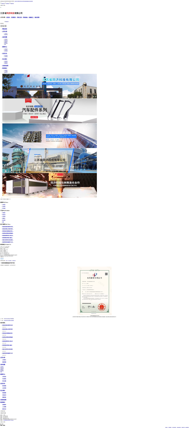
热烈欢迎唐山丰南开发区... (7, 228)
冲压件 (16, 1)
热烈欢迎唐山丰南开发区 (7, 329)
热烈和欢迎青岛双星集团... (7, 233)
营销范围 (5, 34)
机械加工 (28, 1)
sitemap (12, 420)
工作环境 (5, 56)
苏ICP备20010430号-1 (7, 420)
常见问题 (3, 208)
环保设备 (24, 1)
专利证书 (5, 62)
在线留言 (5, 70)
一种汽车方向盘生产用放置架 (9, 318)
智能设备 (5, 63)
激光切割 (31, 1)
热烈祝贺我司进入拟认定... (7, 235)
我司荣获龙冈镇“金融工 (7, 345)
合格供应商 (5, 65)
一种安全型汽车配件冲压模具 (9, 320)
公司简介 (5, 33)
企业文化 (4, 53)
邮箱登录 (12, 3)
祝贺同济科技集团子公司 (7, 353)
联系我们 (7, 3)
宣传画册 (5, 55)
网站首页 (3, 3)
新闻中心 (4, 46)
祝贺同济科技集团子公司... (7, 242)
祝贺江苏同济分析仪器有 (7, 349)
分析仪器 (5, 41)
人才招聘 (5, 71)
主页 (6, 260)
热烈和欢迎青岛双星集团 (7, 337)
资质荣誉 (5, 61)
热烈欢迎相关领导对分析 (7, 325)
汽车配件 (18, 1)
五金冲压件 (179, 427)
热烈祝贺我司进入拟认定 (7, 341)
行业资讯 (3, 206)
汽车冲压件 (174, 427)
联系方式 (5, 72)
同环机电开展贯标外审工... (7, 231)
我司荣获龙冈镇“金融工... (7, 237)
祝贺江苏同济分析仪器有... (7, 239)
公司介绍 (4, 31)
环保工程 (21, 1)
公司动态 (3, 204)
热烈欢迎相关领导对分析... (7, 226)
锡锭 (5, 44)
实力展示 (4, 59)
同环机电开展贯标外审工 (7, 333)
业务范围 (4, 37)
